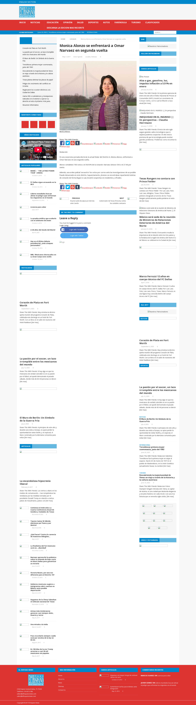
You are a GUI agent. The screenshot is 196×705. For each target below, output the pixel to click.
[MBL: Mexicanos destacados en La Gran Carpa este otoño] (24, 259)
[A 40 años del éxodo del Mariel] (24, 234)
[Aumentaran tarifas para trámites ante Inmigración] (104, 691)
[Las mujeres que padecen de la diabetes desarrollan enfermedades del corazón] (147, 515)
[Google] (72, 144)
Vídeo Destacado (31, 135)
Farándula (120, 22)
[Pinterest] (173, 2)
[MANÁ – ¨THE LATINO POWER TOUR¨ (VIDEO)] (24, 175)
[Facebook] (62, 144)
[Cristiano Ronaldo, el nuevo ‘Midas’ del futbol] (162, 530)
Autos (106, 22)
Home (60, 675)
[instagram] (177, 2)
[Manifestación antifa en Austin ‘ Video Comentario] (167, 522)
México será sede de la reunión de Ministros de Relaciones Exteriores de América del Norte (157, 221)
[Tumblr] (77, 144)
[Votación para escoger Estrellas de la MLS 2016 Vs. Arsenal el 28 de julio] (146, 508)
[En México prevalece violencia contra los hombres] (158, 508)
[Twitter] (68, 144)
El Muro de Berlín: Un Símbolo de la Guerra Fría (37, 419)
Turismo (136, 22)
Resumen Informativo (31, 105)
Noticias (35, 22)
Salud (80, 22)
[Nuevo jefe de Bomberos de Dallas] (168, 508)
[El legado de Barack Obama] (152, 530)
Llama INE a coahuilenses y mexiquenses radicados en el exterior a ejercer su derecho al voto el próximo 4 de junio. (38, 98)
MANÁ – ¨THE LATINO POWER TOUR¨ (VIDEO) (42, 172)
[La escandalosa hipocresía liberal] (38, 477)
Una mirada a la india (39, 624)
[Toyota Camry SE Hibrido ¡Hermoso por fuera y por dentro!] (24, 525)
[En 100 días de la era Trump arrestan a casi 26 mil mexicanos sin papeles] (24, 654)
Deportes (93, 22)
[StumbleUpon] (86, 144)
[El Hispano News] (36, 680)
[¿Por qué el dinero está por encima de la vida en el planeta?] (157, 522)
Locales (88, 57)
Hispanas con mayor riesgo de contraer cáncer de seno (123, 676)
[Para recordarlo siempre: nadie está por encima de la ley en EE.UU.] (24, 640)
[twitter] (168, 2)
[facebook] (164, 2)
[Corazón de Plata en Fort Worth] (38, 299)
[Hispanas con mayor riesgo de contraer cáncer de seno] (104, 680)
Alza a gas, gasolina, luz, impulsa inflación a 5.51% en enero (155, 83)
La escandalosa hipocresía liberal (35, 482)
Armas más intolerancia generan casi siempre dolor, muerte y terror (42, 613)
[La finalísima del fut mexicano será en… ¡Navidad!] (24, 550)
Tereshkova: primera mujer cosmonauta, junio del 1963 (151, 448)
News (60, 683)
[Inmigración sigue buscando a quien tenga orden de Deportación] (147, 522)
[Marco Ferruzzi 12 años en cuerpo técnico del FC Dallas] (157, 272)
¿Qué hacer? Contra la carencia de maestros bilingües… (43, 535)
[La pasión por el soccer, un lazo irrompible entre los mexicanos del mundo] (38, 355)
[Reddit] (106, 144)
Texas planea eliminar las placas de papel (38, 80)
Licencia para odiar (38, 207)
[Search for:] (165, 32)
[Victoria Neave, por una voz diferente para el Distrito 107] (24, 577)
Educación (53, 22)
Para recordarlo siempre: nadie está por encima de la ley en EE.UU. (43, 638)
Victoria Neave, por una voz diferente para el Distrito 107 (42, 574)
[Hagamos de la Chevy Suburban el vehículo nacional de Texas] (24, 604)
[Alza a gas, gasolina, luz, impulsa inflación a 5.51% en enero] (144, 77)
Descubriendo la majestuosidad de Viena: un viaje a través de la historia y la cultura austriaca (38, 73)
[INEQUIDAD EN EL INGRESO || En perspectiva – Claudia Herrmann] (157, 113)
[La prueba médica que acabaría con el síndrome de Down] (24, 223)
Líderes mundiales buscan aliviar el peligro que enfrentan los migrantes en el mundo (43, 196)
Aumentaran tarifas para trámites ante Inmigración (123, 688)
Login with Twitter (76, 235)
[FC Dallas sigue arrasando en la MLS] (24, 187)
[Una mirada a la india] (24, 629)
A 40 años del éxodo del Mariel (43, 230)
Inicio (22, 22)
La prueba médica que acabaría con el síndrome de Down (43, 219)
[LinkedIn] (98, 144)
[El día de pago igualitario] (157, 515)
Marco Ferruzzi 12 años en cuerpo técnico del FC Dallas (155, 278)
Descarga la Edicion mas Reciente (65, 27)
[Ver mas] (34, 322)
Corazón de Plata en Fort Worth (34, 48)
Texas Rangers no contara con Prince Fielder (157, 180)
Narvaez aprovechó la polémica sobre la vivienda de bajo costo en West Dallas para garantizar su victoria (43, 560)
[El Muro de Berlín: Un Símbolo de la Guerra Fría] (38, 414)
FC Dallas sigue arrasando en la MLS (43, 183)
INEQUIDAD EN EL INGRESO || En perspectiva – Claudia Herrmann (156, 119)
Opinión (67, 22)
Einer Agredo (78, 57)
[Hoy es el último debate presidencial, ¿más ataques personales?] (24, 246)
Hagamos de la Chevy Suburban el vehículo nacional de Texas (43, 601)
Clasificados (152, 22)
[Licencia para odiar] (24, 211)
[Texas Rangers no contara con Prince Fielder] (157, 174)
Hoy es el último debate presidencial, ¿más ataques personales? (42, 243)
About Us (61, 679)
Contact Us (62, 690)
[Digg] (124, 144)
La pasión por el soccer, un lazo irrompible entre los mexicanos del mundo (38, 361)
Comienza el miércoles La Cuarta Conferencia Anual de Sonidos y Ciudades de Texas (42, 510)
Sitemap (61, 686)
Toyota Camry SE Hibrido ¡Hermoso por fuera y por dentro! (41, 523)
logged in (72, 223)
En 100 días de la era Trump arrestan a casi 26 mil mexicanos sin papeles (42, 651)
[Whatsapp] (65, 146)
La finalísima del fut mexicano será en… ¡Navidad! (43, 547)
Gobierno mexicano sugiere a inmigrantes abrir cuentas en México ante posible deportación (43, 587)
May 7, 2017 (66, 57)
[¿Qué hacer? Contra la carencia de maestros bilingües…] (24, 539)
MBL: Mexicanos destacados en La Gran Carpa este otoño (43, 256)
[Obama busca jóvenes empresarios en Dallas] (167, 515)
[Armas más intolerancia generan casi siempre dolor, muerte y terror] (24, 615)
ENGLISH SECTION (27, 2)
